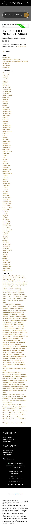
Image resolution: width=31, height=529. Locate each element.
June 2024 (5, 119)
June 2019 (5, 214)
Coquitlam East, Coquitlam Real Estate (13, 312)
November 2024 (6, 113)
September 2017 (7, 250)
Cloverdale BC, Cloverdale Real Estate (13, 308)
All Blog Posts (6, 57)
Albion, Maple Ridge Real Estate (11, 280)
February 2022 (6, 165)
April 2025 (5, 105)
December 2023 (6, 125)
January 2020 (6, 200)
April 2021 (5, 179)
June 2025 (5, 101)
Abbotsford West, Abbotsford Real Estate (14, 278)
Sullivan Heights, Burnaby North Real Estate (14, 396)
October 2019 (6, 206)
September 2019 (7, 208)
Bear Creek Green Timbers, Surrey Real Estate (15, 282)
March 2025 (5, 107)
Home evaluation (7, 452)
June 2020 (5, 189)
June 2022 (5, 157)
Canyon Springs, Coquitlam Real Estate (13, 292)
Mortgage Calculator (8, 439)
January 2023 (6, 143)
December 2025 (6, 89)
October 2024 (6, 115)
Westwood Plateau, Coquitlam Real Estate (14, 415)
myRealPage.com (18, 494)
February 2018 (6, 244)
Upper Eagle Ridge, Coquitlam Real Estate (14, 407)
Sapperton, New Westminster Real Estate (13, 384)
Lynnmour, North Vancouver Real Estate (16, 38)
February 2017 (6, 262)
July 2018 (5, 234)
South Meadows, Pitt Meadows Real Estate (14, 388)
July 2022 (5, 155)
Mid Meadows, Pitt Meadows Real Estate (14, 356)
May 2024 (5, 121)
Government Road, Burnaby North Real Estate (14, 332)
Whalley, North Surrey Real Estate (11, 417)
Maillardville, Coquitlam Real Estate (12, 352)
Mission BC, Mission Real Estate (11, 358)
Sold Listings (6, 67)
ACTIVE (21, 10)
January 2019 (6, 224)
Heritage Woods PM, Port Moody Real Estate (15, 336)
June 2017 (5, 254)
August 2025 (6, 97)
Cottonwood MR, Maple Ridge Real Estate (14, 316)
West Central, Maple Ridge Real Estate (13, 413)
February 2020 (6, 198)
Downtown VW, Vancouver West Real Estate (14, 320)
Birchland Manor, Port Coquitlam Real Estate (14, 284)
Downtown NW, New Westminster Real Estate (15, 318)
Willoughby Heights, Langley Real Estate (13, 423)
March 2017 (5, 260)
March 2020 (5, 196)
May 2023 (5, 137)
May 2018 (5, 238)
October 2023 (6, 129)
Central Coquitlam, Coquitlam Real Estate (13, 294)
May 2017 (5, 256)
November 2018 (6, 226)
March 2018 (5, 242)
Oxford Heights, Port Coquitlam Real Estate (14, 374)
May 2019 (5, 216)
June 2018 (5, 236)
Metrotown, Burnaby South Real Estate (13, 354)
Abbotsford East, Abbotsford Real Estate (13, 276)
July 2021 (5, 175)
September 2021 (7, 173)
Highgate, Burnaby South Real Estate (12, 338)
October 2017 (6, 248)
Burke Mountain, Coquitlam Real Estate (13, 290)
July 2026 (5, 77)
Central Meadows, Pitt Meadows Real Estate (14, 296)
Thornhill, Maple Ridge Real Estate (11, 405)
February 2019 (6, 222)
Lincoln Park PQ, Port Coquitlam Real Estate (14, 346)
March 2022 (5, 163)
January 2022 (6, 167)
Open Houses (6, 65)
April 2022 (5, 161)
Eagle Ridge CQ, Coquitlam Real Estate (13, 322)
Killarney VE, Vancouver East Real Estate (13, 342)
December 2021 (6, 169)
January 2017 (6, 264)
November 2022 (6, 147)
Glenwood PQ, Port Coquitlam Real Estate (14, 330)
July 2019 (5, 212)
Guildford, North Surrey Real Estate (12, 334)
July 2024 (5, 117)
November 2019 (6, 204)
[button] (9, 484)
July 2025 (5, 99)
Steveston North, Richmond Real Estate (13, 394)
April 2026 (5, 83)
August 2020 (6, 185)
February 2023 (6, 141)
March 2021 (5, 181)
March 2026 (5, 85)
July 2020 (5, 187)
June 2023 (5, 135)
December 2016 (6, 266)
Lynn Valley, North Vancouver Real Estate (13, 348)
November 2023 (6, 127)
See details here (21, 46)
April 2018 (5, 240)
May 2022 (5, 159)
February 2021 (6, 183)
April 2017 (5, 258)
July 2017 (5, 252)
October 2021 (6, 171)
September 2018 (7, 230)
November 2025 (6, 91)
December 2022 (6, 145)
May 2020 (5, 191)
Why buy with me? (8, 437)
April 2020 (5, 194)
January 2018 (6, 246)
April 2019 (5, 218)
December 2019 (6, 202)
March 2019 (5, 220)
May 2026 (5, 81)
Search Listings (7, 441)
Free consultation (7, 454)
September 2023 (7, 131)
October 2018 (6, 228)
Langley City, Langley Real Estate (11, 344)
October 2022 (6, 149)
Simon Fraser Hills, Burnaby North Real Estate (15, 386)
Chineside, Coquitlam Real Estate (11, 304)
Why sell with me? (8, 450)
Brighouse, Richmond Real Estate (11, 288)
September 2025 (7, 95)
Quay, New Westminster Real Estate (12, 378)
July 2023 (5, 133)
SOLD (27, 10)
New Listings (6, 63)
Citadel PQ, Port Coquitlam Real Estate (13, 306)
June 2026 (5, 79)
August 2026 (6, 75)
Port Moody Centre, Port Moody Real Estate (14, 376)
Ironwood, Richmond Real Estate (11, 340)
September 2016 (7, 270)
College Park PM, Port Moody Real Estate (14, 310)
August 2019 (6, 210)
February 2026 (6, 87)
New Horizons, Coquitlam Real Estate (12, 360)
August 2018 (6, 232)
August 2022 (6, 153)
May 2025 (5, 103)
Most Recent (6, 73)
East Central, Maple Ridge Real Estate (12, 324)
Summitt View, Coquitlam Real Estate (12, 398)
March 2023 (5, 139)
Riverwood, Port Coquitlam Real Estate (13, 382)
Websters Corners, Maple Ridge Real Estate (14, 411)
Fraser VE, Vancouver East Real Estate (13, 328)
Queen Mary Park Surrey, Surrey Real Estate (14, 380)
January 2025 (6, 109)
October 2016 (6, 268)
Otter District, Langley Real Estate (11, 372)
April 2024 (5, 123)
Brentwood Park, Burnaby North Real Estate (14, 286)
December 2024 (6, 111)
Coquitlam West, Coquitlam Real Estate (13, 314)
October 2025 (6, 93)
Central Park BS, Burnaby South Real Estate (14, 298)
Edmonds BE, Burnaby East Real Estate (13, 326)
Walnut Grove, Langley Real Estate (11, 409)
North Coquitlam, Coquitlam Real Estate (13, 362)
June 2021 (5, 177)
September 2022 (7, 151)
